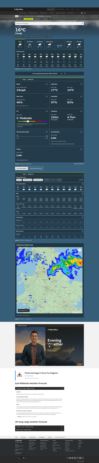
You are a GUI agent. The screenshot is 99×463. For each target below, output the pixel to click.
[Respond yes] (61, 73)
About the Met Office (69, 440)
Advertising (55, 450)
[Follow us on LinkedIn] (80, 458)
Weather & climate (51, 9)
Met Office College (18, 442)
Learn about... (71, 13)
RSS (79, 448)
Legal (79, 445)
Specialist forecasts (60, 13)
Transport (54, 443)
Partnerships (67, 448)
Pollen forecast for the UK (22, 160)
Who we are (67, 442)
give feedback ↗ (41, 16)
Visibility (59, 179)
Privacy (79, 446)
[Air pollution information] (81, 131)
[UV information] (46, 111)
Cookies (79, 443)
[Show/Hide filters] (82, 177)
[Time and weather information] (82, 183)
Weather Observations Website (19, 450)
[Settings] (81, 13)
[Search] (81, 23)
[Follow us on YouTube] (70, 458)
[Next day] (20, 79)
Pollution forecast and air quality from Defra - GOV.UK (62, 143)
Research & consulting (57, 448)
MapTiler (75, 312)
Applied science (43, 446)
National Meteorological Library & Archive (19, 446)
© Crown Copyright (81, 461)
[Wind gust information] (46, 84)
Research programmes (60, 9)
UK (45, 19)
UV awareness (19, 126)
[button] (49, 279)
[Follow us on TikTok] (75, 458)
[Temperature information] (82, 217)
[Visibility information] (81, 111)
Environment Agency (29, 375)
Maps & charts (43, 13)
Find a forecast (22, 13)
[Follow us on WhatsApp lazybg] (83, 458)
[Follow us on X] (67, 458)
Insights (54, 449)
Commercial (67, 443)
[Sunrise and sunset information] (46, 131)
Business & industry (56, 445)
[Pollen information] (81, 149)
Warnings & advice (33, 13)
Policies (79, 440)
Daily (19, 19)
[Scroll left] (79, 51)
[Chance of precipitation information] (46, 96)
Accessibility (80, 442)
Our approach (42, 442)
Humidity (47, 179)
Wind (17, 180)
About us (72, 9)
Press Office (67, 445)
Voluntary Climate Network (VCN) (18, 453)
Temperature (26, 180)
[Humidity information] (81, 96)
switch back (48, 16)
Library (41, 449)
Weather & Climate (32, 440)
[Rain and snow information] (82, 231)
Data (54, 446)
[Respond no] (65, 73)
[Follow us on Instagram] (78, 458)
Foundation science (43, 448)
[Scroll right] (82, 51)
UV (53, 179)
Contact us (67, 449)
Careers (77, 9)
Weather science (43, 443)
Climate (51, 13)
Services (67, 9)
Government (55, 442)
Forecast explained (79, 163)
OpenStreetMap (79, 312)
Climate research (43, 445)
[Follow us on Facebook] (73, 458)
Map (38, 19)
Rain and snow (36, 180)
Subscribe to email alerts (69, 450)
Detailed (28, 19)
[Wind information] (82, 193)
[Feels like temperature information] (81, 84)
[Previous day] (17, 79)
